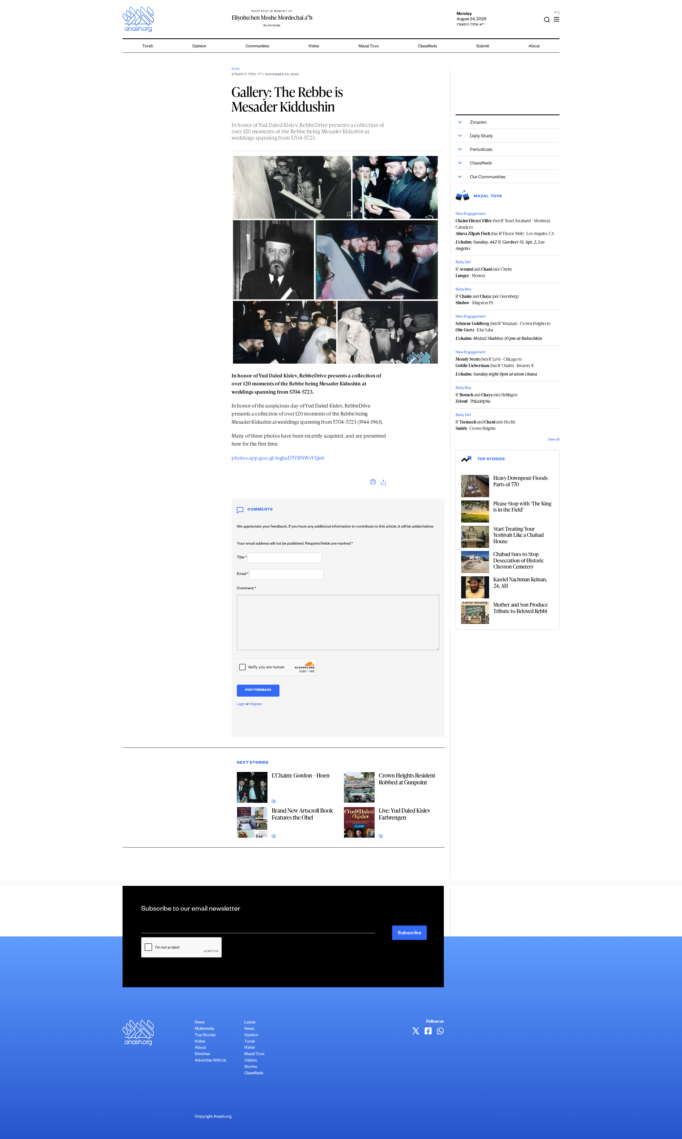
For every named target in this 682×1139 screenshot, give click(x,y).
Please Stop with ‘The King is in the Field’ (522, 506)
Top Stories (205, 1035)
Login (241, 704)
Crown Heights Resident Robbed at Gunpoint (407, 778)
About (534, 46)
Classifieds (427, 46)
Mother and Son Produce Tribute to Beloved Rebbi (520, 608)
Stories (250, 1067)
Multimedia (204, 1029)
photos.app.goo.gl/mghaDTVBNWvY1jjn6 (278, 457)
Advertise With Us (210, 1061)
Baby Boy (463, 290)
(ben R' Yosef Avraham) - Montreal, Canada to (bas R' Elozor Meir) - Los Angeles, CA (505, 227)
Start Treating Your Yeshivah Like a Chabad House (518, 535)
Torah (147, 46)
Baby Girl (463, 263)
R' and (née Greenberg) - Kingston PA (487, 299)
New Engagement (471, 214)
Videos (250, 1061)
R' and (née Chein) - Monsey (484, 272)
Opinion (199, 46)
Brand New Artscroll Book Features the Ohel (302, 813)
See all (553, 440)
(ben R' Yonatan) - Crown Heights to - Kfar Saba (503, 326)
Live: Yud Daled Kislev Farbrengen (404, 813)
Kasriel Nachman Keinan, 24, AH (520, 582)
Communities (257, 46)
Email (243, 574)
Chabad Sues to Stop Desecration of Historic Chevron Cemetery (518, 560)
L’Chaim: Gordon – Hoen (301, 775)
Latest (249, 1023)
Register (256, 704)
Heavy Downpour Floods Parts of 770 (520, 481)
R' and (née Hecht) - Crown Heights (485, 425)
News (236, 69)
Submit (482, 46)
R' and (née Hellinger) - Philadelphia (486, 398)
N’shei (313, 46)
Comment (246, 589)
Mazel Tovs (254, 1054)
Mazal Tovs (369, 46)
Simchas (202, 1054)
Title (242, 558)
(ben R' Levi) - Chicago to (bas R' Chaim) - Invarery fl (494, 362)
